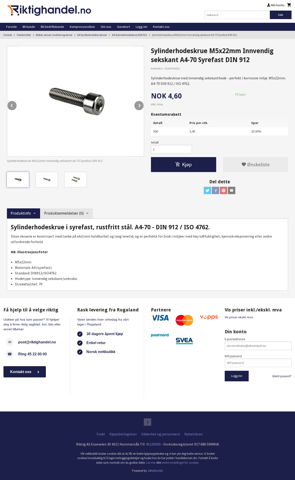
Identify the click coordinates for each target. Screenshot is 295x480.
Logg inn (141, 27)
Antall (155, 142)
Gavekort (123, 27)
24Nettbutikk (155, 471)
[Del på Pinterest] (223, 190)
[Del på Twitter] (207, 190)
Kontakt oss (161, 27)
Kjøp (187, 164)
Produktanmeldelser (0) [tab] (64, 213)
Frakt (101, 434)
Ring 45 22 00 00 (32, 354)
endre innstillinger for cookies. (180, 463)
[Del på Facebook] (215, 190)
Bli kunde (29, 27)
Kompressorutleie (82, 27)
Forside (11, 27)
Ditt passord (233, 356)
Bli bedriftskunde (52, 27)
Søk (280, 15)
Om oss (106, 27)
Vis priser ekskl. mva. (239, 317)
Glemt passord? (282, 376)
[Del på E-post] (231, 190)
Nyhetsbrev (193, 434)
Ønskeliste (258, 164)
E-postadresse (235, 339)
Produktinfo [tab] (21, 213)
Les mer (151, 463)
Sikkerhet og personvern (160, 434)
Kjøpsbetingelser (123, 434)
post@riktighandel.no (37, 342)
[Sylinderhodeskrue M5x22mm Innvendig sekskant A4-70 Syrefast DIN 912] (75, 101)
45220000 (153, 444)
